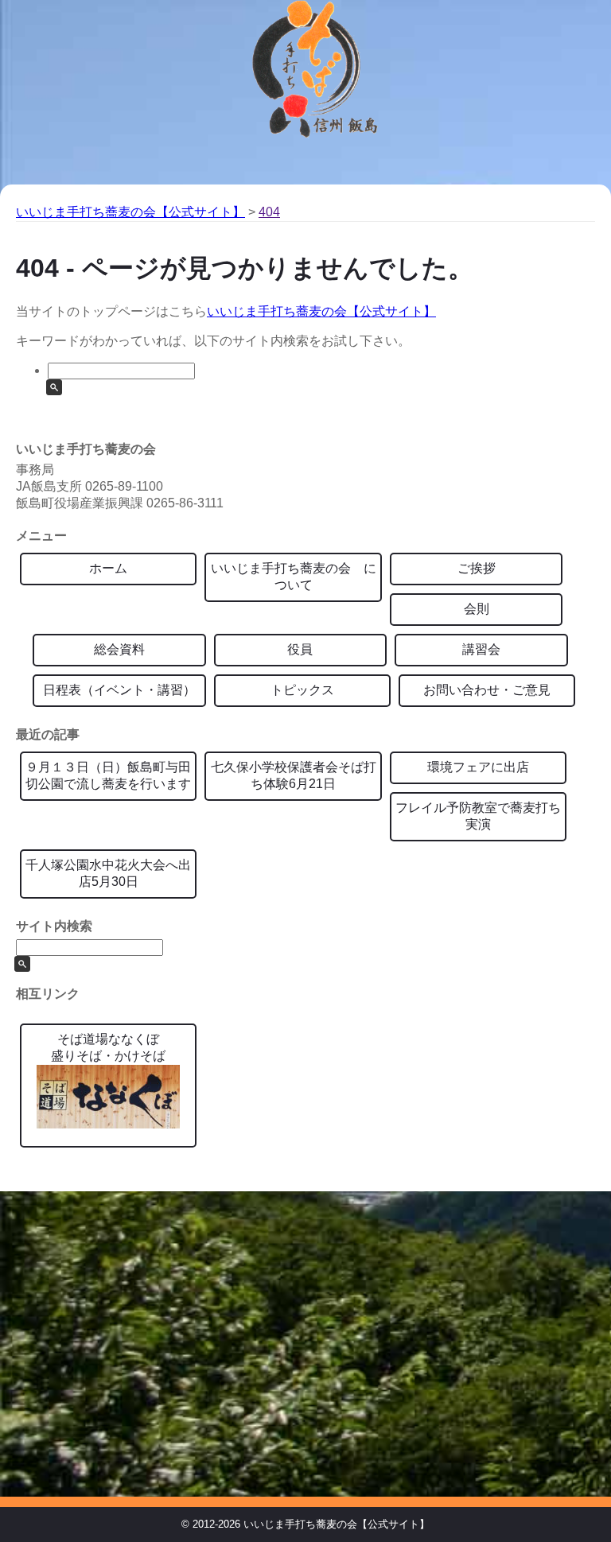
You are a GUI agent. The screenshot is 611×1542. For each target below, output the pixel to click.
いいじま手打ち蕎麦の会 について (293, 576)
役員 (300, 649)
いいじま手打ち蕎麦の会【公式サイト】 (321, 311)
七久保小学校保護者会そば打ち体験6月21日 (293, 775)
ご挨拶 (476, 568)
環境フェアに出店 (478, 767)
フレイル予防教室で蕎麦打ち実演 (478, 816)
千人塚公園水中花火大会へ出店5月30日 (108, 873)
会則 (476, 609)
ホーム (108, 568)
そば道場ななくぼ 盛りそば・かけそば (108, 1047)
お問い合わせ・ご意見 (487, 690)
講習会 (481, 649)
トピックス (302, 690)
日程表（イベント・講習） (119, 690)
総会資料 (119, 649)
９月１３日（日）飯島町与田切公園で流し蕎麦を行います (108, 775)
